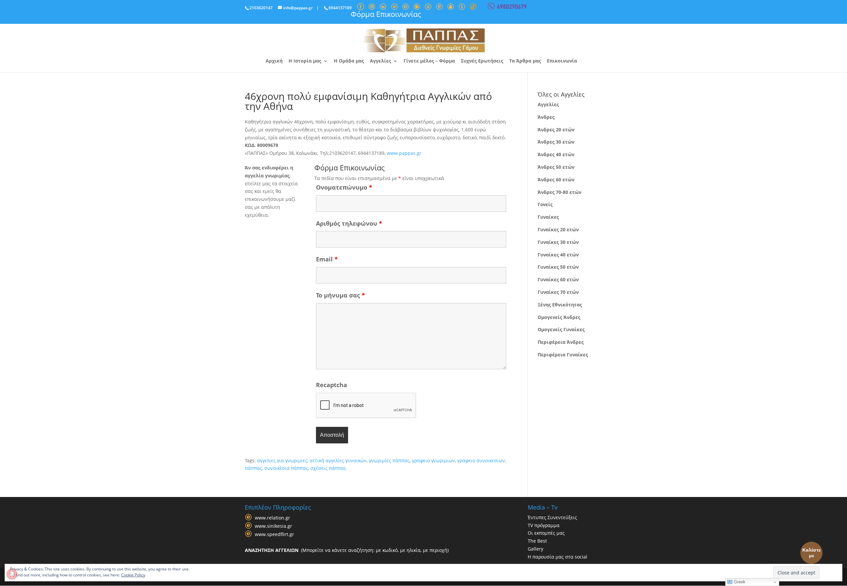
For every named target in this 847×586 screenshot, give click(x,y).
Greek (739, 581)
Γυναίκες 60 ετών (558, 279)
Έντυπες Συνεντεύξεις (552, 517)
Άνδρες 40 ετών (556, 154)
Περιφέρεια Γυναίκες (563, 354)
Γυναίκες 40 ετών (558, 254)
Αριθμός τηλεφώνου (349, 223)
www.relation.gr (272, 518)
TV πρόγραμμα (543, 525)
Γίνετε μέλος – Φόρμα (429, 61)
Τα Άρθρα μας (525, 61)
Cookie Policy (133, 575)
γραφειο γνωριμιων (433, 460)
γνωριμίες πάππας (389, 460)
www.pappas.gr (404, 153)
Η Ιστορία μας (305, 61)
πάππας (253, 468)
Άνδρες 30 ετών (556, 142)
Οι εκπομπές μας (546, 533)
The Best (537, 541)
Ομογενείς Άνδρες (559, 317)
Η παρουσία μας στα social (557, 557)
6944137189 (340, 8)
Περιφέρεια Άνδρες (561, 342)
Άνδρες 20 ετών (556, 129)
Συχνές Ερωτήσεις (482, 61)
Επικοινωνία (562, 61)
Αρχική (274, 61)
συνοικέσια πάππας (286, 468)
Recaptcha (331, 385)
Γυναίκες (548, 217)
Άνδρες (546, 117)
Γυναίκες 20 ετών (558, 229)
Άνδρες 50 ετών (556, 167)
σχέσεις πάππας (328, 468)
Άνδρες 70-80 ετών (559, 192)
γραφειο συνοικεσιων (481, 460)
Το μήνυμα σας (340, 295)
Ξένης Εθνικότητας (560, 304)
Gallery (535, 549)
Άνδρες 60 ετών (556, 179)
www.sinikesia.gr (273, 526)
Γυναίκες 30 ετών (558, 242)
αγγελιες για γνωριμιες (282, 460)
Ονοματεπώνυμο (344, 187)
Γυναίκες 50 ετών (558, 267)
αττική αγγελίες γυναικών (338, 460)
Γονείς (545, 204)
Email (327, 259)
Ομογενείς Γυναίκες (561, 329)
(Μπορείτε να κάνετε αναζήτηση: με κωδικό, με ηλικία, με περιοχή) (347, 550)
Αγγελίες (380, 61)
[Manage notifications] (12, 574)
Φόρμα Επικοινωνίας (386, 14)
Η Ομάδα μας (349, 61)
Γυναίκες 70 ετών (558, 292)
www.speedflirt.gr (274, 534)
